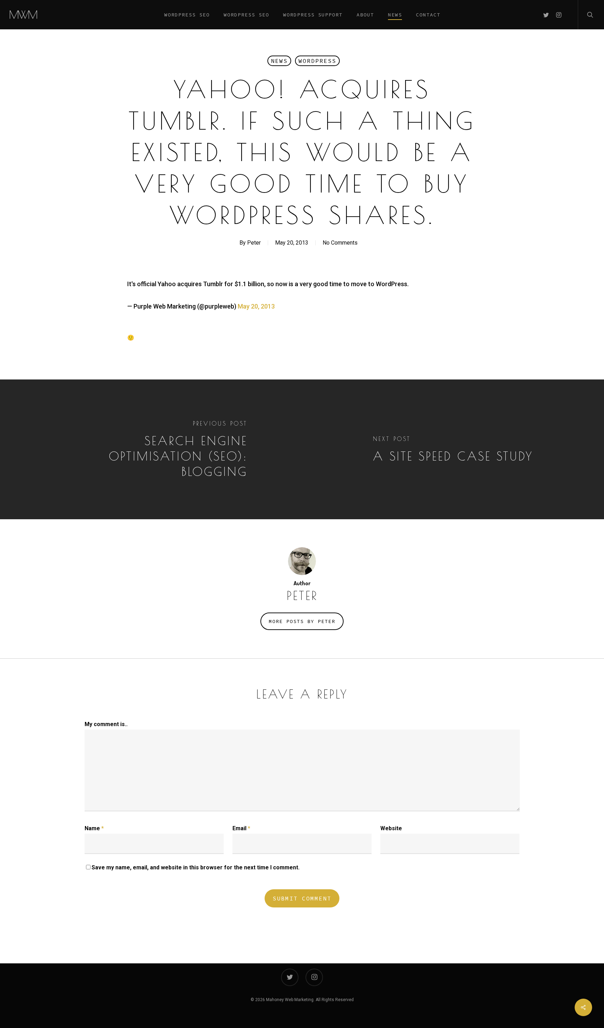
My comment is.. (106, 724)
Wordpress (317, 60)
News (279, 60)
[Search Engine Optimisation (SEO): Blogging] (151, 449)
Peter (254, 242)
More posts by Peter (302, 621)
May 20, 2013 (256, 306)
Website (391, 828)
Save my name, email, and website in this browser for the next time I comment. (196, 867)
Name (94, 828)
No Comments (340, 242)
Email (241, 828)
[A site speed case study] (453, 449)
